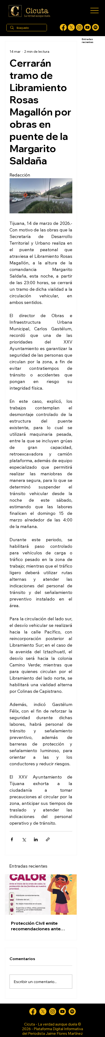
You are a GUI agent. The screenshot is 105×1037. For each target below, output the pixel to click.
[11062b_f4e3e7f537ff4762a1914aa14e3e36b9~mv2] (63, 27)
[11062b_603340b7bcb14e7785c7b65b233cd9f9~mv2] (79, 27)
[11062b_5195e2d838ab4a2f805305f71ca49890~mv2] (71, 27)
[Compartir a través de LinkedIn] (35, 839)
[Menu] (94, 10)
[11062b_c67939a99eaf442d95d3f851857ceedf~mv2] (87, 27)
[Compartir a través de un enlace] (47, 839)
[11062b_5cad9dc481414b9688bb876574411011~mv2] (95, 27)
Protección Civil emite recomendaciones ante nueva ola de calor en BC (37, 926)
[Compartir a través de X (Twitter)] (23, 839)
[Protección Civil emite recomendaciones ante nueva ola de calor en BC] (41, 894)
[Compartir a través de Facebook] (12, 839)
